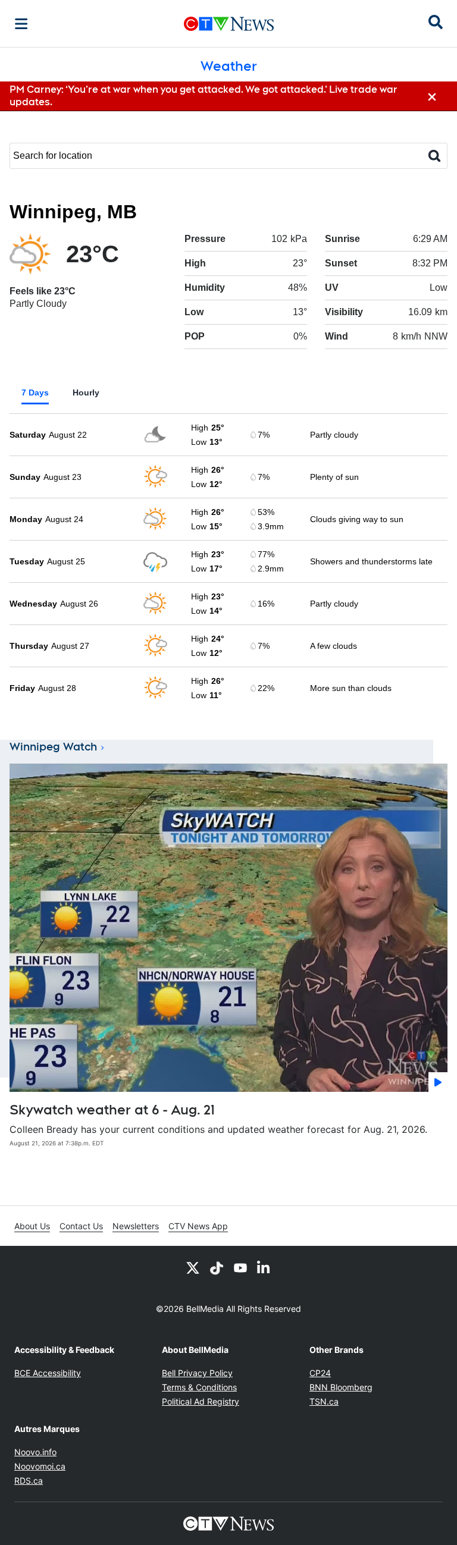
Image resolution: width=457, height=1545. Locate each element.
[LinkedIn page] (264, 1267)
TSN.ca (324, 1401)
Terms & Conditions (199, 1387)
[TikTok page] (216, 1267)
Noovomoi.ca (39, 1466)
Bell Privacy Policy (197, 1373)
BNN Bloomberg (341, 1387)
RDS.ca (28, 1480)
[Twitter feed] (193, 1267)
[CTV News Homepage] (229, 24)
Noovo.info (35, 1452)
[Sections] (21, 24)
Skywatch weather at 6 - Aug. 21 (112, 1109)
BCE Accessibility (47, 1373)
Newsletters (135, 1226)
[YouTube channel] (240, 1267)
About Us (32, 1226)
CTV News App (198, 1226)
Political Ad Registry (200, 1401)
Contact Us (81, 1226)
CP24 (320, 1373)
